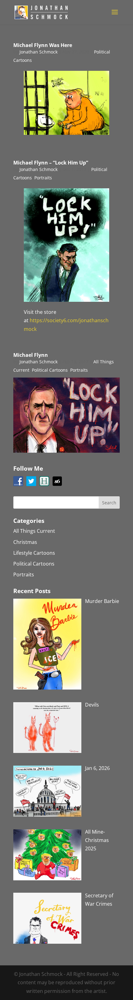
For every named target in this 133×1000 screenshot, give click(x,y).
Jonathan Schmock (38, 52)
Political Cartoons (50, 370)
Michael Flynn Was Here (42, 45)
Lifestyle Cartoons (34, 552)
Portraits (43, 178)
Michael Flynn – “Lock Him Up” (50, 162)
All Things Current (34, 531)
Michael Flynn (30, 355)
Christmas (25, 542)
